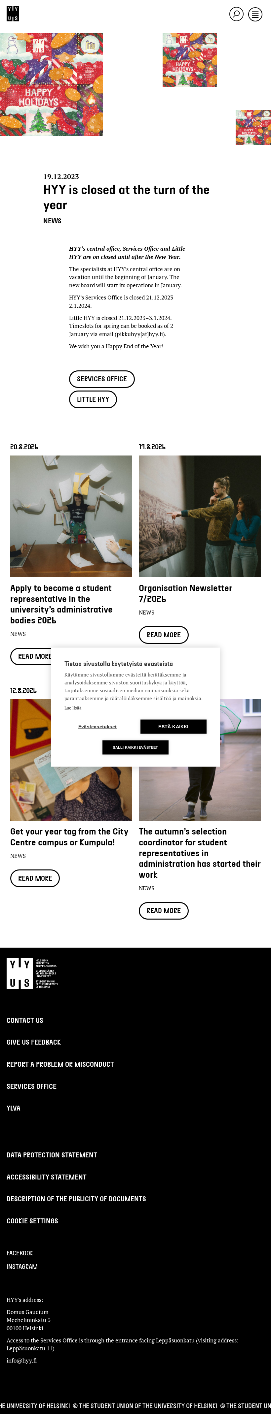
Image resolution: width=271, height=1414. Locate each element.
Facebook (20, 1253)
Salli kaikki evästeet (135, 747)
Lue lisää (73, 707)
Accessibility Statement (47, 1177)
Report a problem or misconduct (60, 1064)
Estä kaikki (173, 726)
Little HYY (93, 399)
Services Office (102, 378)
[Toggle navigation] (255, 15)
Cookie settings (32, 1220)
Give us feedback (34, 1042)
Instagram (22, 1266)
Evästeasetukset (97, 726)
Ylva (13, 1108)
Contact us (25, 1020)
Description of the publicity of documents (76, 1198)
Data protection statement (52, 1154)
